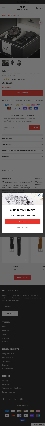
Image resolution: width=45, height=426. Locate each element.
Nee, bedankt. (22, 227)
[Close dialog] (40, 195)
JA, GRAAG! (22, 222)
